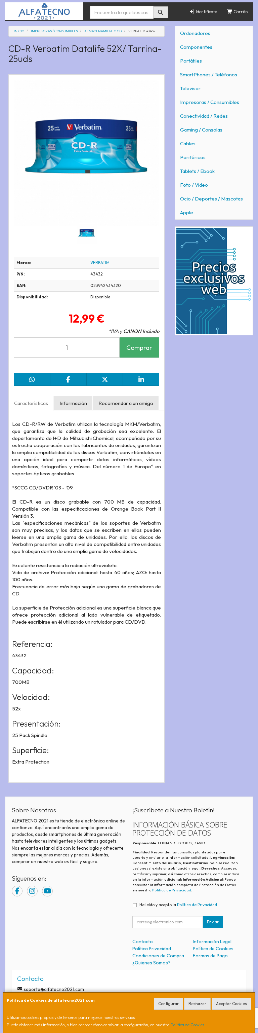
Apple (186, 212)
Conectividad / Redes (204, 116)
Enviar (213, 921)
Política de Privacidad (171, 890)
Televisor (190, 88)
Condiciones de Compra (158, 956)
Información (73, 403)
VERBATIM (100, 262)
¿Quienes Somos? (151, 963)
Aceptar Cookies (231, 1003)
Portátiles (191, 61)
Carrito (240, 11)
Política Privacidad (151, 949)
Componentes (196, 47)
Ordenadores (195, 33)
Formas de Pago (210, 956)
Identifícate (206, 11)
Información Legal (212, 941)
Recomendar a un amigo (125, 403)
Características (31, 403)
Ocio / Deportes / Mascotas (211, 198)
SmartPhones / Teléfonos (208, 74)
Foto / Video (194, 185)
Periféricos (193, 157)
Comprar (139, 347)
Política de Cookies (187, 1024)
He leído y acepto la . (178, 904)
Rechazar (197, 1003)
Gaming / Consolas (201, 129)
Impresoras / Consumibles (209, 102)
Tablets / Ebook (197, 171)
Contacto (142, 941)
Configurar (168, 1003)
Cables (188, 143)
